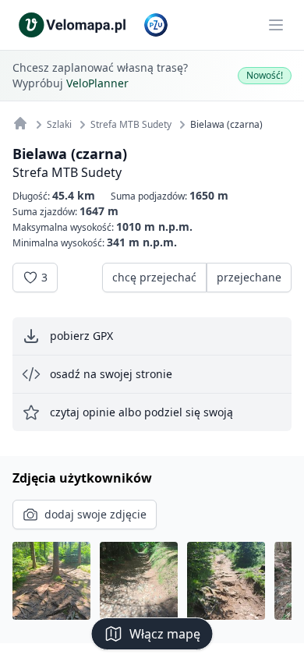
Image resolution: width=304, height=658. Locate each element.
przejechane (249, 277)
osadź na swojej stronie (111, 373)
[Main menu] (276, 25)
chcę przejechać (154, 277)
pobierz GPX (81, 335)
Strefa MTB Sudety (67, 172)
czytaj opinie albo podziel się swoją (141, 412)
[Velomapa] (20, 123)
